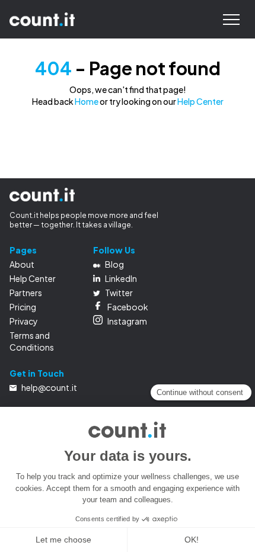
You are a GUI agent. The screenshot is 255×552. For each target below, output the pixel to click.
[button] (231, 19)
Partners (25, 292)
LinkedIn (121, 278)
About (21, 264)
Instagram (127, 321)
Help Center (200, 101)
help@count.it (49, 387)
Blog (114, 264)
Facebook (127, 306)
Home (86, 101)
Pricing (22, 306)
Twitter (119, 292)
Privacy (23, 321)
